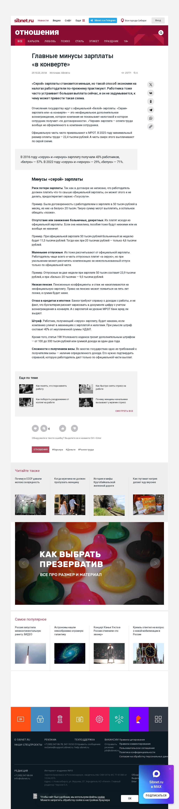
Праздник (111, 41)
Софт (68, 20)
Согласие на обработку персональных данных (145, 756)
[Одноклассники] (150, 101)
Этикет (94, 41)
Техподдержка (84, 739)
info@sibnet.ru (22, 778)
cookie (101, 797)
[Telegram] (150, 109)
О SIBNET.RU (22, 739)
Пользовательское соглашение (137, 748)
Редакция (21, 770)
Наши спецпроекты (28, 744)
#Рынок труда (86, 449)
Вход (158, 20)
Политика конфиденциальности (137, 752)
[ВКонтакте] (150, 93)
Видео (57, 20)
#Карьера (57, 449)
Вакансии (112, 739)
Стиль (79, 41)
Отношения (37, 32)
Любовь (50, 41)
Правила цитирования (132, 739)
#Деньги (70, 449)
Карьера (33, 41)
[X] (150, 84)
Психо (65, 41)
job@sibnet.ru (112, 750)
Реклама (50, 739)
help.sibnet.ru (81, 747)
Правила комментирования (135, 743)
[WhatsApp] (150, 118)
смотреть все (124, 411)
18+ (126, 41)
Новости (43, 20)
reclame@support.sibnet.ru (58, 747)
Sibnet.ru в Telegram (105, 20)
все (20, 41)
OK (129, 798)
